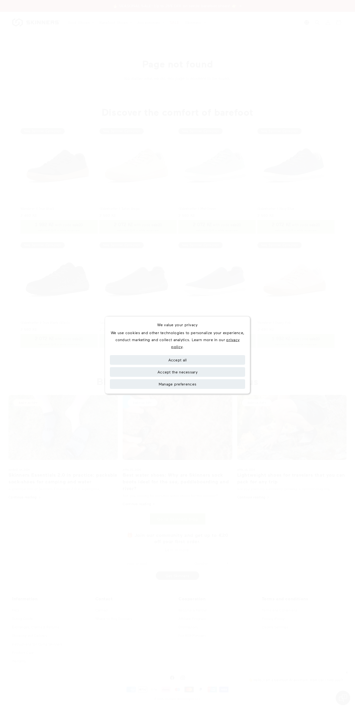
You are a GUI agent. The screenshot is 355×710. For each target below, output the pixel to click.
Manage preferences (177, 384)
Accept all (177, 360)
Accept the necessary (177, 372)
